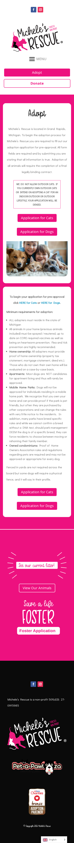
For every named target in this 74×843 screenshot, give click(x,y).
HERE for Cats (28, 303)
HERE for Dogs (50, 303)
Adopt (37, 72)
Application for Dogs (37, 231)
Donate (37, 83)
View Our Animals (37, 588)
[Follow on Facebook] (33, 9)
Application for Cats (37, 218)
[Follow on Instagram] (40, 9)
